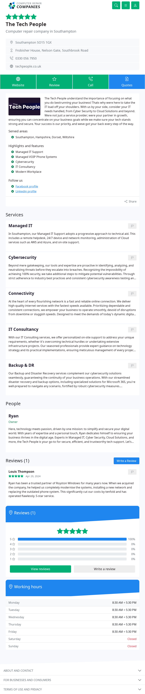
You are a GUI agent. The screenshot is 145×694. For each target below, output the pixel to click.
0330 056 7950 (26, 58)
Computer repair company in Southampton (41, 31)
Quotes (126, 85)
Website (18, 85)
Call (90, 85)
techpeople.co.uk (28, 66)
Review (54, 85)
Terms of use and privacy (23, 689)
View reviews (40, 569)
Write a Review (126, 461)
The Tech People (26, 24)
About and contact (18, 671)
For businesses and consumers (27, 680)
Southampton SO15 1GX (33, 42)
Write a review (104, 569)
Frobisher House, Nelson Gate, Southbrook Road (51, 50)
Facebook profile (27, 186)
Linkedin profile (26, 191)
